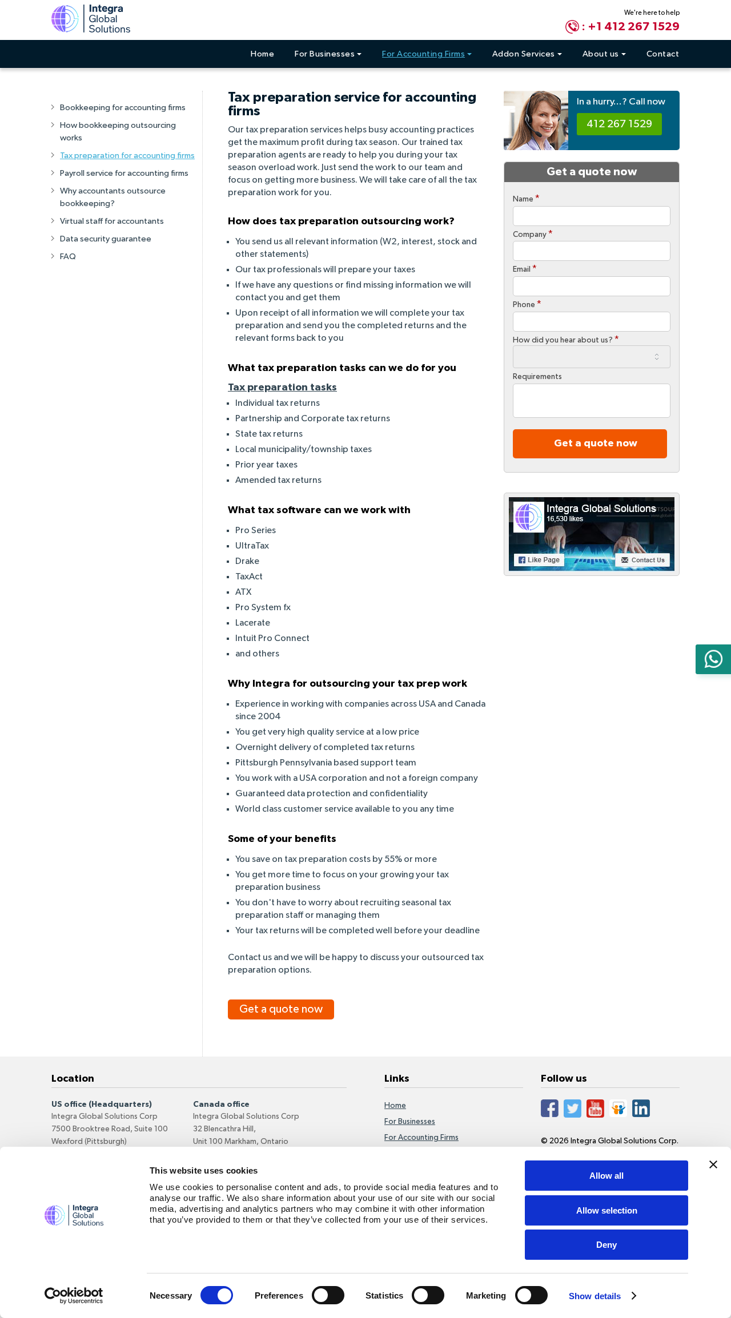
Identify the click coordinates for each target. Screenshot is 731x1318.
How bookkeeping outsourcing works (118, 131)
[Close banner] (713, 1164)
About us (601, 54)
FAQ (68, 256)
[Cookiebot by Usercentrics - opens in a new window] (74, 1295)
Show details (595, 1296)
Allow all (606, 1175)
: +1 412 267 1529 (631, 27)
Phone (527, 304)
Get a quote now (281, 1009)
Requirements (537, 377)
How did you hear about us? (566, 339)
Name (526, 198)
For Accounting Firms (423, 54)
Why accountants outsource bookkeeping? (113, 197)
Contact (663, 54)
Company (533, 234)
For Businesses (325, 54)
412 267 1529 (619, 124)
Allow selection (606, 1210)
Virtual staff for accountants (112, 221)
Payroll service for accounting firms (124, 173)
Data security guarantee (105, 239)
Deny (606, 1245)
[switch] (328, 1295)
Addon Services (523, 54)
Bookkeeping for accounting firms (123, 107)
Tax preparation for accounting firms (127, 155)
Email (525, 268)
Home (262, 54)
